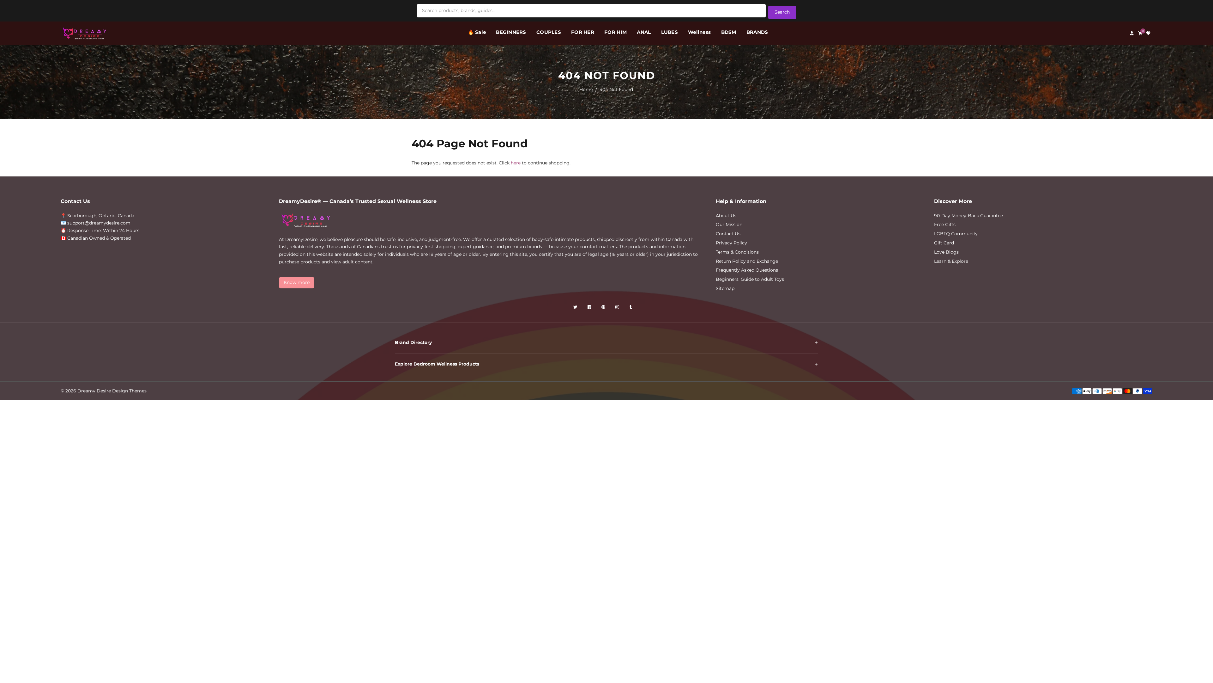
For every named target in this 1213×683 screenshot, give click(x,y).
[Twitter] (576, 308)
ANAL (644, 32)
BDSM (728, 32)
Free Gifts (945, 224)
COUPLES (548, 32)
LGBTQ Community (956, 234)
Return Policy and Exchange (747, 261)
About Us (726, 215)
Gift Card (944, 243)
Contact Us (728, 234)
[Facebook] (590, 308)
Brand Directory (413, 342)
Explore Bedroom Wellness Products (437, 364)
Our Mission (729, 224)
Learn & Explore (951, 261)
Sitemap (725, 288)
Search (782, 12)
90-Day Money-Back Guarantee (968, 215)
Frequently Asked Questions (747, 270)
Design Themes (129, 391)
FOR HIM (615, 32)
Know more (297, 282)
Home (586, 89)
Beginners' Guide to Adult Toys (750, 279)
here (516, 163)
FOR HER (582, 32)
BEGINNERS (511, 32)
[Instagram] (617, 308)
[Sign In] (1132, 33)
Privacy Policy (731, 243)
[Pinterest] (603, 308)
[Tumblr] (631, 308)
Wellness (699, 32)
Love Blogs (946, 252)
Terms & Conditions (737, 252)
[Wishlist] (1148, 33)
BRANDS (757, 32)
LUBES (669, 32)
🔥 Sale (477, 32)
